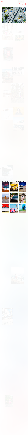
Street (24, 4)
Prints (20, 4)
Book (19, 3)
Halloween (22, 4)
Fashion (26, 4)
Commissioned (25, 5)
